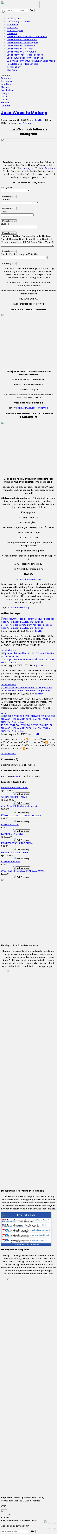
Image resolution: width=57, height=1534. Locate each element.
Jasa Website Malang (24, 113)
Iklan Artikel (12, 24)
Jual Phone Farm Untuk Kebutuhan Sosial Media (31, 60)
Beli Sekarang (22, 794)
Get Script (17, 1244)
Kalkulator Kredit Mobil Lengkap (22, 63)
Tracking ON (34, 1244)
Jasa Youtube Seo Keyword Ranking (25, 57)
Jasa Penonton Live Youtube (21, 51)
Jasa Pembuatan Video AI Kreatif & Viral (27, 36)
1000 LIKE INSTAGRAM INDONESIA (17, 843)
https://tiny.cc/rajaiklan (29, 579)
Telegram (6, 93)
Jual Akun (6, 84)
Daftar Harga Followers (18, 21)
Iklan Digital (12, 27)
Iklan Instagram (15, 30)
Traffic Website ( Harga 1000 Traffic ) (20, 254)
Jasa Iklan (12, 33)
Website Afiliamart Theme (14, 787)
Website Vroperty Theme (14, 796)
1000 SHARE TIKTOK (10, 861)
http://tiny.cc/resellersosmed (33, 407)
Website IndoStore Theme (14, 852)
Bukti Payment (14, 18)
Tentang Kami (14, 67)
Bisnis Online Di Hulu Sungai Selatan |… (24, 1226)
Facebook (6, 78)
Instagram (6, 81)
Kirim (32, 1531)
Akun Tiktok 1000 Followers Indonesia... (20, 806)
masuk (16, 776)
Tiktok (4, 96)
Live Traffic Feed (26, 1215)
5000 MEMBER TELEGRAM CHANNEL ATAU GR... (23, 870)
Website (5, 102)
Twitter (4, 99)
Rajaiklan (39, 120)
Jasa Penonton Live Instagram (22, 42)
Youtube (5, 105)
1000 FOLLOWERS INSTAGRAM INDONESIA (21, 815)
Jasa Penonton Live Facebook (22, 39)
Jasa (3, 713)
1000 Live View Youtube (13, 833)
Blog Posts (12, 70)
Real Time (25, 1244)
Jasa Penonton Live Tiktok (20, 48)
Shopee (5, 87)
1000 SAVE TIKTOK (10, 824)
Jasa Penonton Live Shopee (21, 45)
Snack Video (7, 90)
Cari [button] (31, 10)
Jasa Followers (25, 123)
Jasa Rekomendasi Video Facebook (25, 54)
